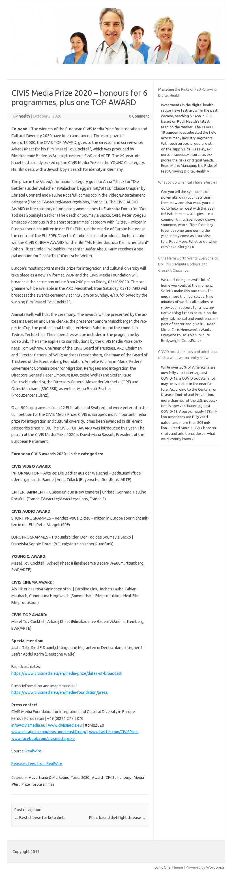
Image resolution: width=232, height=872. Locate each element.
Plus (15, 784)
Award (97, 777)
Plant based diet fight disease (117, 817)
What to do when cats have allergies (187, 182)
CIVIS (110, 777)
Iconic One (162, 867)
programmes (43, 784)
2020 (85, 777)
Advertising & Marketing (49, 777)
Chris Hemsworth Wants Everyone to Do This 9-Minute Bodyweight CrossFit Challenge (188, 264)
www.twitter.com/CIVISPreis (113, 731)
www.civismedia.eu (65, 725)
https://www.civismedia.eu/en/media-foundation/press (59, 692)
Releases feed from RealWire (36, 763)
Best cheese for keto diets (40, 817)
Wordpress (215, 867)
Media (139, 777)
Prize (26, 784)
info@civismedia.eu (28, 725)
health (24, 116)
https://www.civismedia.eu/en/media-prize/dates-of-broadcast (66, 673)
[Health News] (116, 63)
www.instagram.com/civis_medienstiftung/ (48, 731)
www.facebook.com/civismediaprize (43, 738)
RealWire (33, 751)
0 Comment (139, 116)
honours (124, 777)
